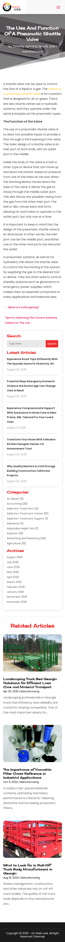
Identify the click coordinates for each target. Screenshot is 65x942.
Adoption (12, 533)
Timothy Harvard (25, 46)
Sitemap (39, 936)
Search (51, 344)
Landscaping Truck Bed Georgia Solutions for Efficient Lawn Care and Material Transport (30, 683)
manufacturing (32, 51)
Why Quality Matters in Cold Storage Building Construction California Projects (31, 470)
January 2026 (15, 592)
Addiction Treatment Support (25, 518)
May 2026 (13, 572)
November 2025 (17, 602)
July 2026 (13, 562)
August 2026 (15, 557)
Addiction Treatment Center (25, 513)
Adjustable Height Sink (20, 528)
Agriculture (14, 543)
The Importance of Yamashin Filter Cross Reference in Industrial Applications (27, 773)
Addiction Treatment (20, 508)
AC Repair (13, 499)
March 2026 (14, 582)
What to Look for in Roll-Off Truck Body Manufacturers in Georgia (27, 869)
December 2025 (17, 597)
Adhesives (13, 523)
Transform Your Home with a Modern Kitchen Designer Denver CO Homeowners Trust (31, 444)
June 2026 (13, 567)
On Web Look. (40, 933)
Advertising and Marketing (23, 538)
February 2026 (16, 587)
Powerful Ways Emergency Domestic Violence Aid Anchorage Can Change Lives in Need (31, 385)
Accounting (14, 503)
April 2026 (13, 577)
